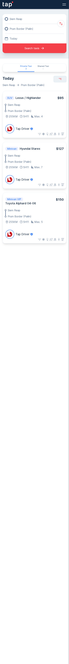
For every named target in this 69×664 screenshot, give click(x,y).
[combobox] (34, 19)
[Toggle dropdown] (6, 19)
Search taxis (32, 48)
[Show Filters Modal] (60, 79)
